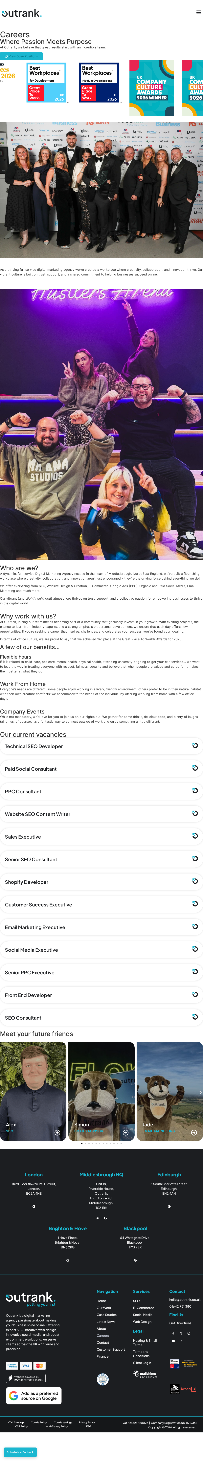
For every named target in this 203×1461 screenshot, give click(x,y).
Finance (103, 1356)
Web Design (142, 1321)
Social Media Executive (31, 950)
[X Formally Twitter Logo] (181, 1333)
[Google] (34, 1207)
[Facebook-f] (173, 1333)
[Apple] (98, 1218)
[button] (2, 1092)
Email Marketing (90, 1131)
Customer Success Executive (38, 904)
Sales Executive (23, 837)
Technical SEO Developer (34, 746)
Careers (103, 1335)
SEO (146, 1131)
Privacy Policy (87, 1422)
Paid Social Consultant (31, 769)
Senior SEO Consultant (31, 859)
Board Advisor (20, 1131)
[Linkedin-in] (181, 1341)
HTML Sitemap (16, 1422)
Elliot (148, 1124)
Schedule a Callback (20, 1452)
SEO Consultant (23, 1018)
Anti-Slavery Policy (57, 1426)
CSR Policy (21, 1426)
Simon (13, 1124)
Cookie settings (63, 1422)
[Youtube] (173, 1341)
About (101, 1328)
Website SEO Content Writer (37, 814)
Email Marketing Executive (35, 927)
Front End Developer (28, 995)
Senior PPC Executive (30, 972)
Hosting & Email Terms (145, 1342)
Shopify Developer (26, 882)
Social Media (142, 1315)
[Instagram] (188, 1333)
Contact (103, 1342)
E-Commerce (143, 1308)
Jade (79, 1124)
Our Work (104, 1308)
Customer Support (111, 1349)
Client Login (142, 1363)
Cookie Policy (39, 1422)
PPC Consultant (23, 791)
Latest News (106, 1321)
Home (101, 1301)
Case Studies (107, 1315)
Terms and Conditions (141, 1353)
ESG (88, 1426)
